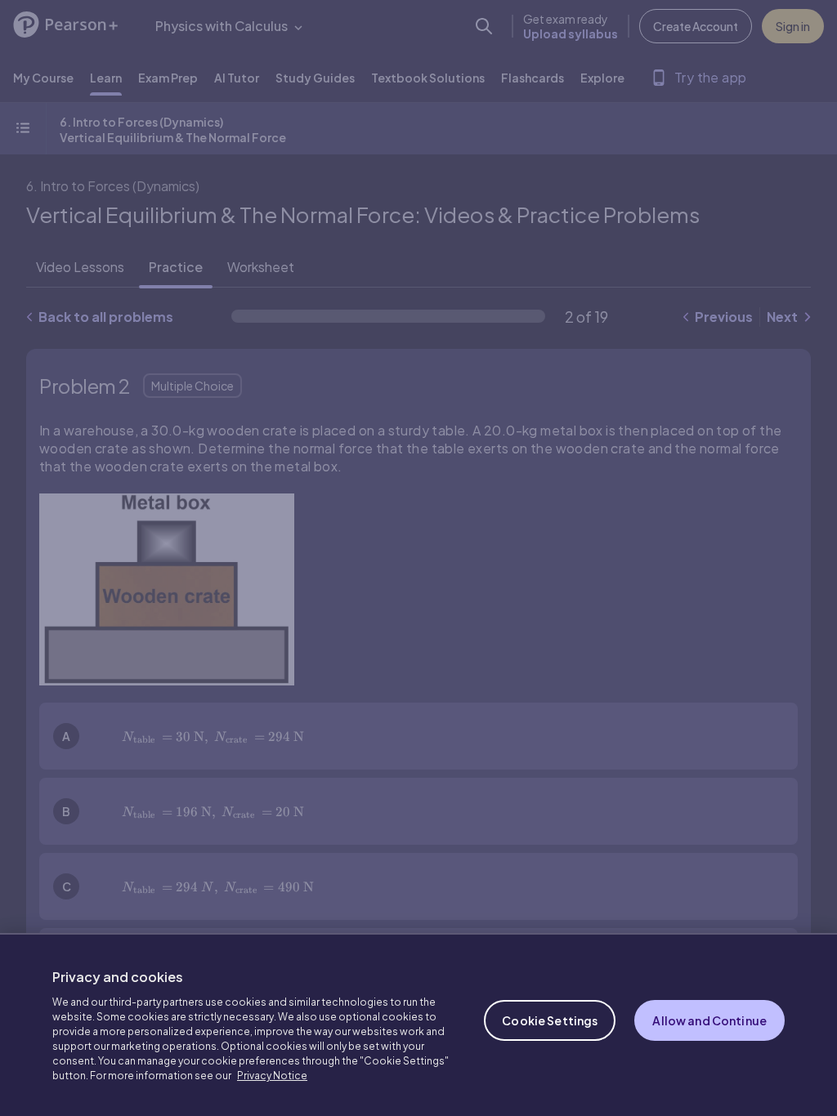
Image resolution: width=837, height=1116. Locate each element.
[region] (418, 1024)
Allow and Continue (709, 1020)
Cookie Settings (550, 1020)
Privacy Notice (272, 1075)
